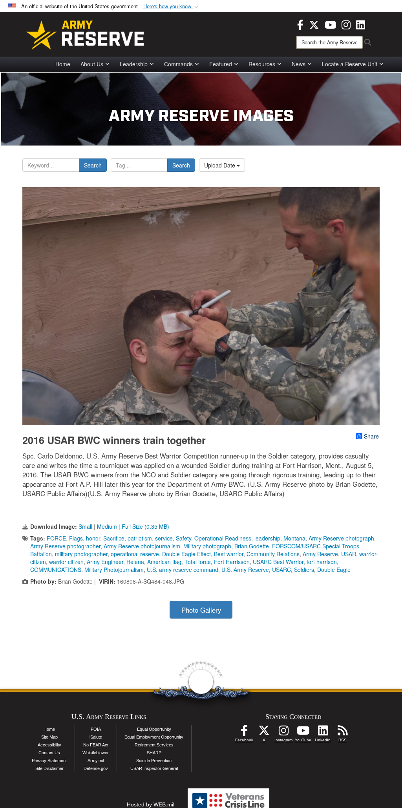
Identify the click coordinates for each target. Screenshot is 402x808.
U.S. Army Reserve (245, 569)
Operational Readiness (222, 538)
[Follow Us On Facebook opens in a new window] (244, 733)
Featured (220, 64)
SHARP (154, 752)
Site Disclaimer (49, 768)
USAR (348, 554)
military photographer (81, 554)
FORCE (56, 538)
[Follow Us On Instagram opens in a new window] (283, 733)
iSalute (96, 737)
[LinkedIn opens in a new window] (360, 24)
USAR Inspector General (154, 768)
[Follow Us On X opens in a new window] (264, 733)
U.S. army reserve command (182, 569)
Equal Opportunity (154, 729)
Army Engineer (105, 562)
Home (62, 64)
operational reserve (135, 554)
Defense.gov (96, 768)
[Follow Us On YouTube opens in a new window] (303, 733)
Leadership (134, 64)
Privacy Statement (49, 760)
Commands (178, 64)
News (298, 64)
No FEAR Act (95, 744)
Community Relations (273, 554)
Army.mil (96, 760)
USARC (281, 569)
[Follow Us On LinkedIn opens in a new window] (323, 733)
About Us (91, 64)
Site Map (49, 737)
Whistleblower (95, 752)
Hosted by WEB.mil (150, 804)
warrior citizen (66, 562)
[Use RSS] (342, 733)
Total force (198, 562)
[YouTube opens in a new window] (330, 24)
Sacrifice (113, 538)
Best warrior (228, 554)
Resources (262, 64)
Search (93, 165)
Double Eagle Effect (186, 554)
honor (93, 538)
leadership (267, 538)
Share (371, 436)
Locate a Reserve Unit (349, 64)
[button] (171, 6)
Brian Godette (251, 546)
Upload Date (220, 165)
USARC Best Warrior (278, 562)
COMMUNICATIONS (55, 569)
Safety (183, 538)
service (164, 538)
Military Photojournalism (114, 569)
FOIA (96, 729)
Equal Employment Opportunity (153, 737)
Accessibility (49, 744)
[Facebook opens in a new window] (300, 24)
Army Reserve (320, 554)
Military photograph (207, 546)
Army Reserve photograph (341, 538)
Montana (294, 538)
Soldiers (304, 569)
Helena (135, 562)
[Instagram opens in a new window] (346, 24)
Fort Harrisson (232, 562)
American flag (164, 562)
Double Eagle (334, 569)
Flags (76, 538)
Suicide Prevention (154, 760)
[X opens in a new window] (314, 24)
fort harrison (322, 562)
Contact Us (49, 752)
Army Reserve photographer (65, 546)
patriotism (140, 538)
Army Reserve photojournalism (142, 546)
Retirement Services (154, 744)
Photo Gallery (201, 610)
